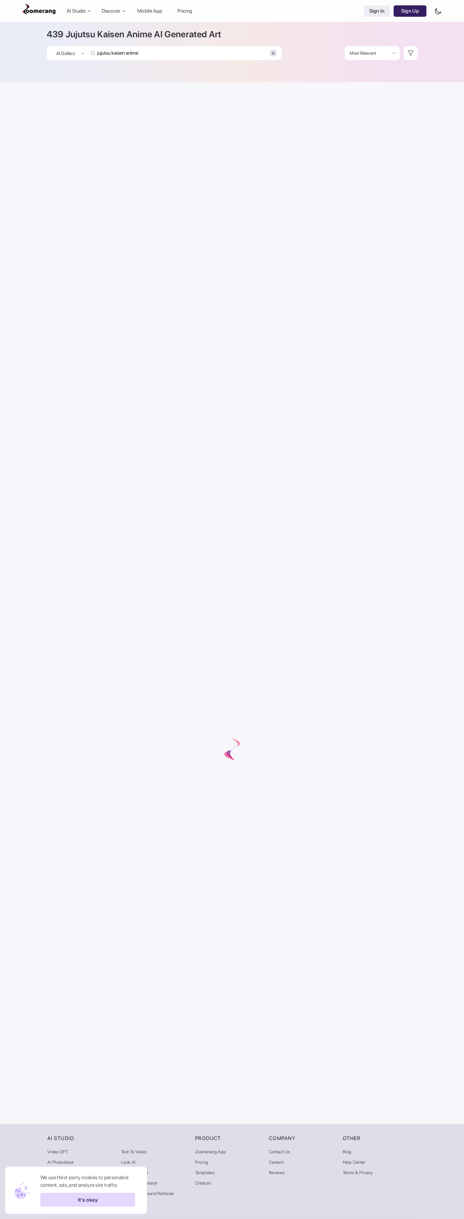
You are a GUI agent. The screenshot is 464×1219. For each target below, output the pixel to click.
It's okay (88, 1200)
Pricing (184, 11)
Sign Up (410, 11)
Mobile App (149, 11)
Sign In (377, 11)
